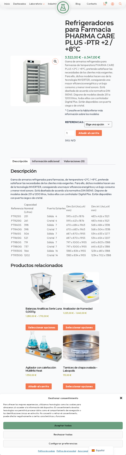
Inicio (7, 3)
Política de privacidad (66, 451)
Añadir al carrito (88, 133)
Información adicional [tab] (45, 161)
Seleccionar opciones (41, 327)
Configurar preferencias (63, 443)
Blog (78, 3)
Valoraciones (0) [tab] (74, 161)
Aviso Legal (83, 451)
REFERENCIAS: (74, 122)
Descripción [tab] (20, 161)
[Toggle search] (120, 3)
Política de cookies (46, 451)
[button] (121, 398)
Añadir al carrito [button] (38, 386)
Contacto (92, 3)
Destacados (19, 3)
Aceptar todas (63, 425)
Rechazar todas (63, 434)
